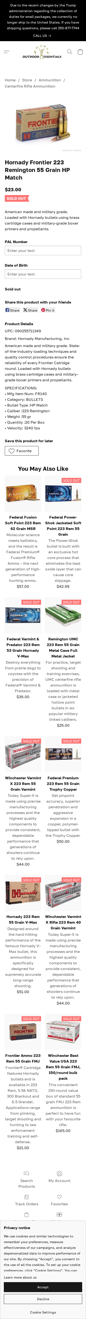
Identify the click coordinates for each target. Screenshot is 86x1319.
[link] (43, 36)
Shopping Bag (26, 1221)
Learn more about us (20, 1277)
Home (10, 80)
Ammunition (50, 80)
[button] (43, 52)
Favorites (59, 1203)
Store (27, 80)
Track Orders (26, 1203)
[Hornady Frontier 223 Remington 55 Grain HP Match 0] (43, 122)
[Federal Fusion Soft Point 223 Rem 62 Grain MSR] (23, 494)
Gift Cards (59, 1221)
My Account (59, 1180)
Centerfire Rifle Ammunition (30, 86)
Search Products (26, 1183)
